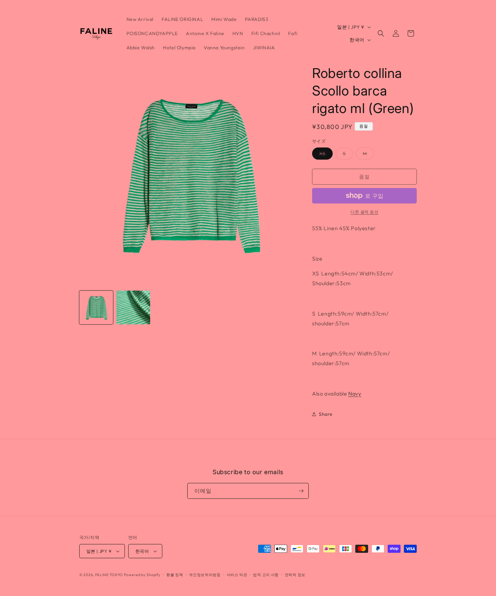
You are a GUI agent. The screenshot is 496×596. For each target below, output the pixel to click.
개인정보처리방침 (205, 574)
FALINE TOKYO (109, 574)
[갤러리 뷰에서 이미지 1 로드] (96, 307)
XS (324, 155)
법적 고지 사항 (266, 574)
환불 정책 (174, 574)
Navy (354, 393)
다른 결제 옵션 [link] (364, 211)
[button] (381, 33)
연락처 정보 (295, 574)
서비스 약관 (237, 574)
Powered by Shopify (142, 574)
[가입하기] (301, 491)
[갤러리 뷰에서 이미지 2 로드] (133, 307)
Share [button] (326, 414)
